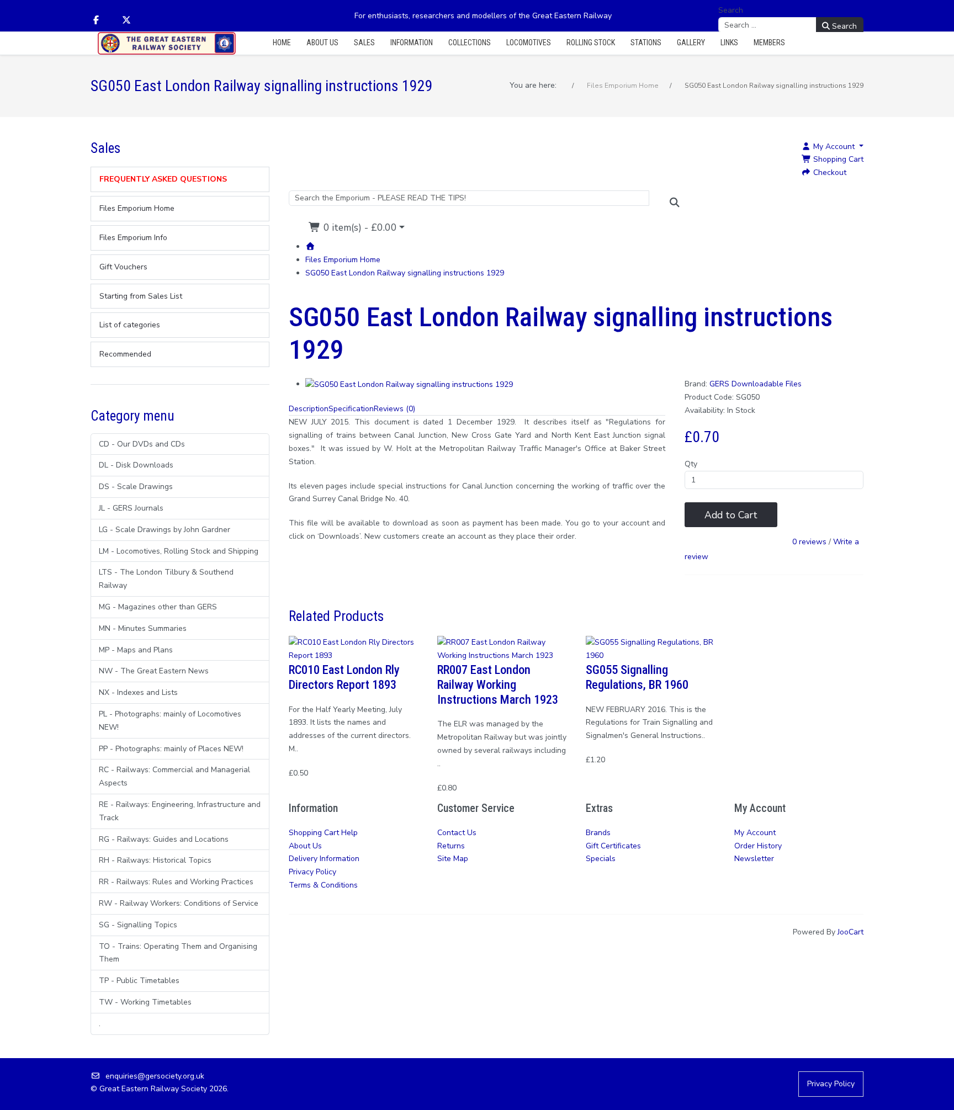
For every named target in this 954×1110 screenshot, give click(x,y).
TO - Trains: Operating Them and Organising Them (178, 953)
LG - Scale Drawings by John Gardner (164, 529)
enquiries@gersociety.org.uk (154, 1076)
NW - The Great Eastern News (154, 671)
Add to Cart (730, 515)
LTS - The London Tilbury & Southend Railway (166, 579)
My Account (755, 832)
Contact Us (456, 832)
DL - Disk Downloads (136, 465)
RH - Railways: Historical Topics (155, 860)
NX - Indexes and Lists (138, 692)
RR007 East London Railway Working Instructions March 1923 (497, 684)
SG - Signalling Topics (138, 925)
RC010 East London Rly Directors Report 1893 (344, 677)
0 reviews (809, 542)
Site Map (452, 858)
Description (308, 408)
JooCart (850, 932)
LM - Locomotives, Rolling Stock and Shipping (178, 551)
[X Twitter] (126, 20)
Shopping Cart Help (323, 832)
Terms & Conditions (323, 885)
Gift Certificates (613, 846)
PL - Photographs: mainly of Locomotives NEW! (170, 720)
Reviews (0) (394, 408)
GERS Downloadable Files (755, 384)
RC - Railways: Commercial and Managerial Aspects (174, 776)
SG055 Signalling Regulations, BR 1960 (637, 677)
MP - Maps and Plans (136, 650)
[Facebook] (96, 20)
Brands (598, 832)
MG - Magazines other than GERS (158, 607)
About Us (305, 846)
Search (730, 10)
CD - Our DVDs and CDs (142, 444)
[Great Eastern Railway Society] (167, 43)
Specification (351, 408)
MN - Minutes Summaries (143, 628)
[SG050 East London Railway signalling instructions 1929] (409, 384)
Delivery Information (324, 858)
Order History (758, 846)
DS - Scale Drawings (136, 486)
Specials (601, 858)
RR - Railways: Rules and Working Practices (176, 882)
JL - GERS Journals (131, 508)
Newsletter (754, 858)
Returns (451, 846)
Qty (691, 464)
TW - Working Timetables (145, 1002)
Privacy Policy (312, 872)
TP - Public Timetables (139, 980)
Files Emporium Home (342, 259)
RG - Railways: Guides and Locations (164, 839)
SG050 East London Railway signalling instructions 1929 (404, 273)
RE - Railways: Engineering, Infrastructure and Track (180, 811)
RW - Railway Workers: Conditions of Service (178, 903)
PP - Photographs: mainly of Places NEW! (171, 748)
